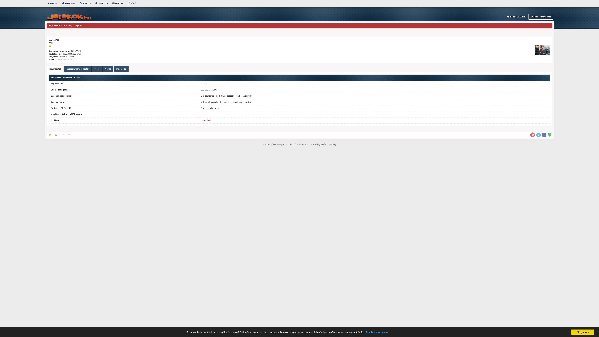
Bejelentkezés (517, 17)
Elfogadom (583, 332)
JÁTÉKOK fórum (58, 25)
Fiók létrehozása (542, 17)
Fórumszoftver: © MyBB (274, 144)
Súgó (133, 3)
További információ (377, 332)
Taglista (103, 3)
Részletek (207, 120)
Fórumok (70, 3)
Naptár (119, 3)
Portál (54, 3)
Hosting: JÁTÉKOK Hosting (324, 144)
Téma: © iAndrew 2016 (299, 144)
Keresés (86, 3)
